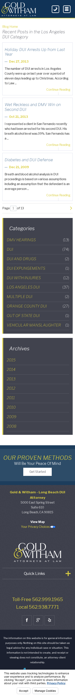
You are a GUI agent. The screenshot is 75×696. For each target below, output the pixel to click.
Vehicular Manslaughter (38, 325)
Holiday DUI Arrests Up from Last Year (35, 52)
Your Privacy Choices (35, 527)
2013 (11, 379)
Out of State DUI (38, 315)
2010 (11, 407)
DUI (38, 249)
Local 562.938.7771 (37, 607)
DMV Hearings (38, 240)
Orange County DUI (38, 306)
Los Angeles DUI (38, 287)
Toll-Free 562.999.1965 (37, 599)
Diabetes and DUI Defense (29, 159)
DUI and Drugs (38, 259)
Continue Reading (58, 89)
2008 (11, 426)
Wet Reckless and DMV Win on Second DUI (33, 107)
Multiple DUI (38, 296)
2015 (11, 360)
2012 (11, 388)
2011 (11, 397)
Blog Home (10, 26)
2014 (11, 369)
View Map (37, 522)
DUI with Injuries (38, 278)
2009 (11, 416)
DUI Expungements (38, 268)
